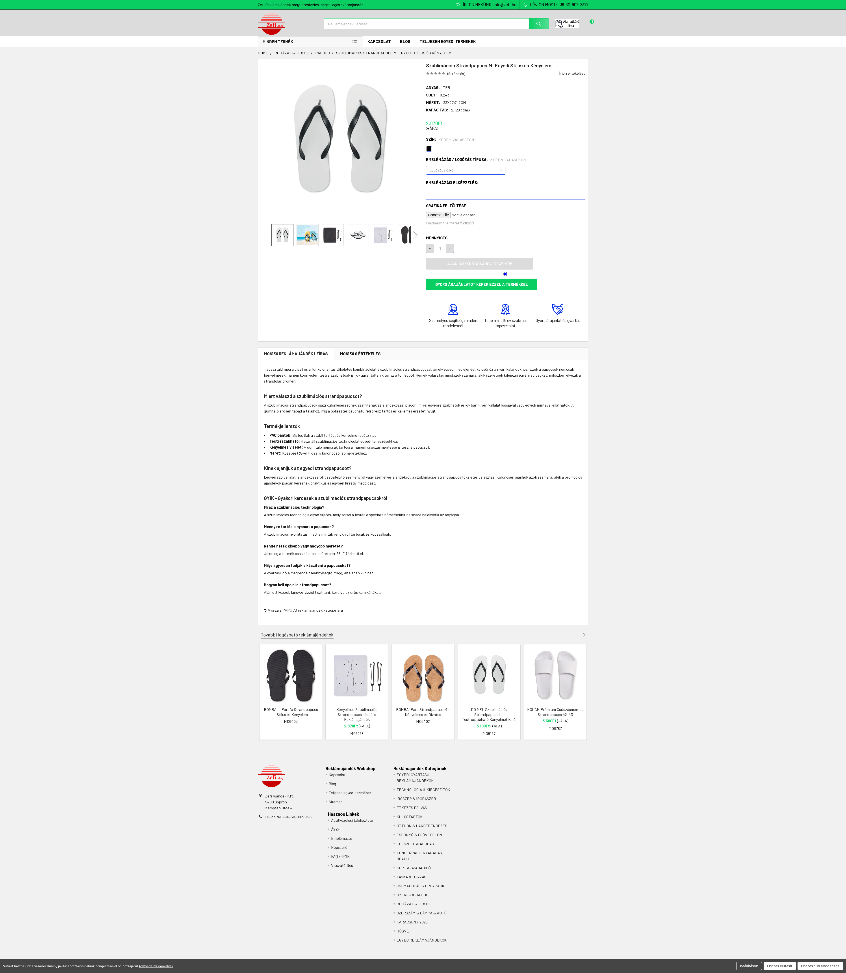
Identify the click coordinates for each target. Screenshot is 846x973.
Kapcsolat (379, 41)
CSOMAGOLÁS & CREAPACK (420, 885)
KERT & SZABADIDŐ (414, 867)
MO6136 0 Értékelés (360, 353)
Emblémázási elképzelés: (452, 182)
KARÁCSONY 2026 (412, 921)
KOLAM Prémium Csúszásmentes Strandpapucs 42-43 (555, 712)
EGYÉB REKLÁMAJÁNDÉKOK (422, 940)
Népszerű (339, 847)
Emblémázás (341, 838)
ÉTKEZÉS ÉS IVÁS (412, 807)
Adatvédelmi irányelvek (156, 966)
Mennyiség (436, 237)
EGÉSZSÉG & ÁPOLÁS (415, 843)
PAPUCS (289, 610)
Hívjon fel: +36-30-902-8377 (289, 816)
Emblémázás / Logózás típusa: (476, 159)
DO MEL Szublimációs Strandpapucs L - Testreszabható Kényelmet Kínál (489, 714)
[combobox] (436, 23)
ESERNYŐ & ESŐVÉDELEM (419, 834)
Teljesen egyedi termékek (448, 41)
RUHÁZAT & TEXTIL (414, 903)
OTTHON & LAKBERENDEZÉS (422, 825)
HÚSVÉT (404, 931)
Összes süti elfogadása (820, 966)
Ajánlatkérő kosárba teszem (477, 263)
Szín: (450, 139)
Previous (265, 235)
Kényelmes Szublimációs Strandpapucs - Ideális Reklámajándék (356, 714)
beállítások (749, 966)
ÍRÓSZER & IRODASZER (416, 798)
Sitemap (336, 801)
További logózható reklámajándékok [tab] (297, 634)
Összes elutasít (779, 966)
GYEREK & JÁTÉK (412, 894)
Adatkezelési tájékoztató (352, 820)
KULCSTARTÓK (410, 816)
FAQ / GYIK (340, 856)
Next (415, 235)
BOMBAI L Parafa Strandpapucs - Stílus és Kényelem (291, 712)
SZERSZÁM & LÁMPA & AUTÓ (422, 912)
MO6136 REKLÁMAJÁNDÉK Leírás (296, 353)
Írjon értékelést (572, 73)
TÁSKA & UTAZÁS (411, 876)
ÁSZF (335, 829)
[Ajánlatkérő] (571, 23)
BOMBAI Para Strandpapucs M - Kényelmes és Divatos (423, 712)
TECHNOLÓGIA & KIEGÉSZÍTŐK (423, 789)
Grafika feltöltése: (447, 205)
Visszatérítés (342, 865)
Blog (405, 41)
